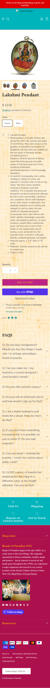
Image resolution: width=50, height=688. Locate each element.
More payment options (25, 298)
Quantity (6, 264)
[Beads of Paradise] (25, 19)
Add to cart (25, 282)
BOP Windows (31, 657)
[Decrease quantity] (4, 270)
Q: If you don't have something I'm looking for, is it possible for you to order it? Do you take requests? (21, 436)
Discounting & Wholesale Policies (24, 654)
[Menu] (3, 19)
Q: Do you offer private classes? (21, 386)
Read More (17, 574)
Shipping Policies (8, 661)
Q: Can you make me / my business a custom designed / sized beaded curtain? (20, 372)
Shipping (6, 110)
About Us (5, 654)
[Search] (9, 19)
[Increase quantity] (15, 270)
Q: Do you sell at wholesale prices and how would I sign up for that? (23, 399)
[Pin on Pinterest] (16, 318)
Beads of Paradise (14, 678)
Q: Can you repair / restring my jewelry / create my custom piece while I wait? (22, 458)
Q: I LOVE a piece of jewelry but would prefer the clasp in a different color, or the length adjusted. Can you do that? (22, 479)
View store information (14, 311)
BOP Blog (19, 657)
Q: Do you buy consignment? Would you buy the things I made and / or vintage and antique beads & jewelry (22, 351)
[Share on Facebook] (12, 318)
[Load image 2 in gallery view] (25, 55)
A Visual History (29, 574)
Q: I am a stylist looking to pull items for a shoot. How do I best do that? (21, 416)
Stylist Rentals (7, 657)
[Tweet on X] (9, 318)
